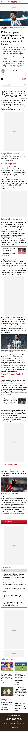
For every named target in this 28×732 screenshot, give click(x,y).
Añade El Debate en (16, 79)
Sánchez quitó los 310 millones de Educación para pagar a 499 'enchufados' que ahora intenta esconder (14, 604)
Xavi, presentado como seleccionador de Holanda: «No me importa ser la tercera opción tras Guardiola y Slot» (21, 692)
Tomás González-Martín (12, 71)
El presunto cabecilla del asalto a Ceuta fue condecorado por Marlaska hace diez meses (14, 589)
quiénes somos (9, 722)
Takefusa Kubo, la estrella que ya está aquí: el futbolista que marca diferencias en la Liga (9, 251)
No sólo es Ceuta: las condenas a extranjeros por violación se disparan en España (14, 597)
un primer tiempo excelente (16, 323)
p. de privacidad (20, 723)
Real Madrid (8, 518)
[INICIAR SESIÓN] (26, 2)
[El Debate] (14, 1)
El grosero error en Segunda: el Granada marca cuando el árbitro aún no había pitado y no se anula (20, 705)
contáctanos (18, 722)
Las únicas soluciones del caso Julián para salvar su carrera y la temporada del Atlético (20, 678)
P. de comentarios (18, 725)
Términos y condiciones (9, 723)
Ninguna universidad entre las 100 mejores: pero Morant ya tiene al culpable (14, 583)
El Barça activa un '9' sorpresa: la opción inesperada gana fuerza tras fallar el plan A (7, 677)
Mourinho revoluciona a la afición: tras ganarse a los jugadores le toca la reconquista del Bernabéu (7, 703)
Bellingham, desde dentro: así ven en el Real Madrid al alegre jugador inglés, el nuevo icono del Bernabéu (9, 401)
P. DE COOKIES (9, 725)
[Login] (26, 2)
